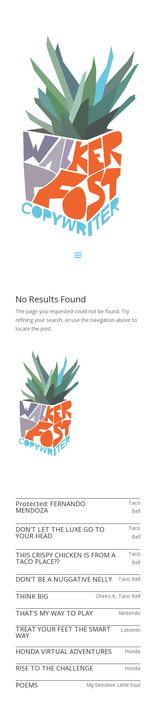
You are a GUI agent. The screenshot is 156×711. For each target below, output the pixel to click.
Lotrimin (130, 629)
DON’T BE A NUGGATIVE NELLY (64, 579)
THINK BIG (32, 596)
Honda (132, 651)
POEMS (27, 685)
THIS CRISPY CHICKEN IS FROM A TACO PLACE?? (65, 558)
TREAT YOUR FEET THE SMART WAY (63, 632)
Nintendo (129, 612)
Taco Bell (129, 579)
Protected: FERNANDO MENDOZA (50, 506)
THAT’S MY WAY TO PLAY (54, 613)
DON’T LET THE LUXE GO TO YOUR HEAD (60, 532)
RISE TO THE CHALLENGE (54, 668)
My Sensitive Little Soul (113, 684)
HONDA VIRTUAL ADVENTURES (64, 651)
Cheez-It (105, 595)
